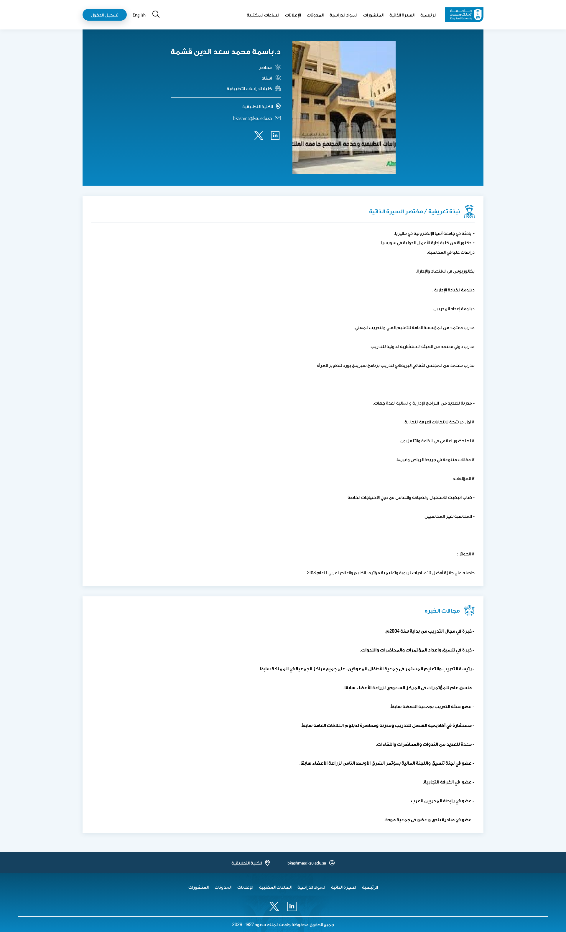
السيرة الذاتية (401, 15)
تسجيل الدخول (105, 15)
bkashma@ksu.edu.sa (252, 118)
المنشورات (373, 15)
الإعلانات (293, 15)
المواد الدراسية (343, 15)
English (139, 15)
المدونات (315, 15)
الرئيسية (428, 15)
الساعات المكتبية (263, 15)
